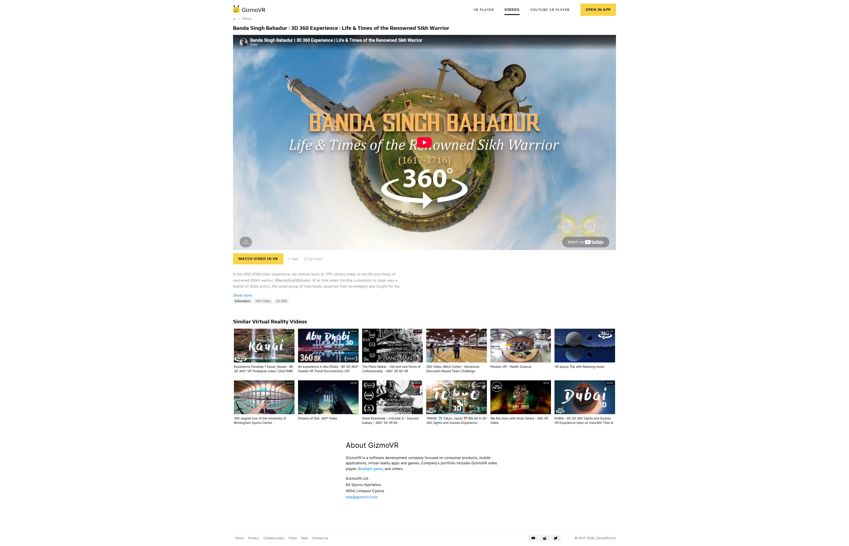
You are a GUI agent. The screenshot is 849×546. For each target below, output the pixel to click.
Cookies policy (273, 538)
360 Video (263, 301)
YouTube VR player (550, 10)
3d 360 (281, 301)
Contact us (320, 538)
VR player (484, 10)
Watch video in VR (258, 259)
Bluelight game (370, 468)
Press (293, 538)
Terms (239, 538)
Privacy (253, 538)
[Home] (234, 18)
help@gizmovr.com (362, 497)
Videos (512, 10)
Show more (242, 295)
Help (304, 538)
